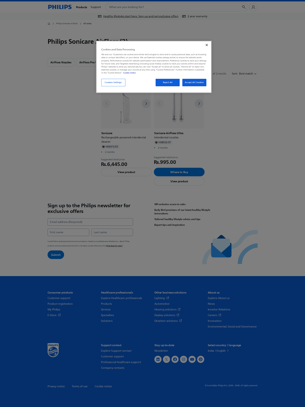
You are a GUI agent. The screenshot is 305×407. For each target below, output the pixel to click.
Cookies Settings (113, 82)
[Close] (207, 45)
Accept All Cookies (194, 82)
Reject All (168, 82)
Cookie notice (129, 73)
